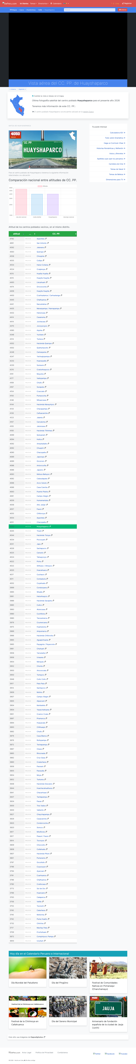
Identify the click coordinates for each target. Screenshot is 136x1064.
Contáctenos (62, 1052)
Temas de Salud (117, 169)
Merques (40, 662)
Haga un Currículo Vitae (114, 143)
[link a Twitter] (97, 1054)
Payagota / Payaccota (46, 644)
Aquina (39, 330)
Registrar (128, 3)
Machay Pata (42, 928)
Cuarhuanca (41, 875)
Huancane (41, 893)
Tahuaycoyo (42, 557)
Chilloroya (41, 513)
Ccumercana (42, 622)
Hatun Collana (42, 265)
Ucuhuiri (40, 941)
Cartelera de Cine (116, 164)
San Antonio (42, 243)
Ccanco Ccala (42, 714)
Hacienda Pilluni (43, 854)
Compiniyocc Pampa (45, 936)
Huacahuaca (42, 570)
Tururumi (40, 906)
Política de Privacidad (44, 1052)
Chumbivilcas (31, 10)
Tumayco (40, 675)
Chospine (40, 256)
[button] (65, 3)
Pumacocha (41, 396)
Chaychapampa (43, 814)
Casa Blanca (42, 736)
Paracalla (40, 771)
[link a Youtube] (123, 1054)
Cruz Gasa (41, 758)
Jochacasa (41, 321)
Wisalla (39, 592)
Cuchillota (41, 614)
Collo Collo (41, 679)
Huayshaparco (43, 526)
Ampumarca (41, 631)
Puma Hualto (42, 919)
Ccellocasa (41, 884)
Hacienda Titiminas (44, 431)
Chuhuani (40, 649)
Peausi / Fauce (42, 836)
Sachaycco (41, 688)
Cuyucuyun (41, 867)
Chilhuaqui (41, 727)
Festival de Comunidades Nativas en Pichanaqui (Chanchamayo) (104, 985)
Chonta (40, 666)
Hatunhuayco (42, 596)
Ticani (39, 531)
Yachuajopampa (43, 356)
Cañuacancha (42, 413)
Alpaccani (41, 701)
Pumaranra (41, 858)
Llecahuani (41, 282)
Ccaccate (40, 391)
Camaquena (41, 352)
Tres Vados (41, 806)
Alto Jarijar (41, 505)
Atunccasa (41, 609)
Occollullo (41, 862)
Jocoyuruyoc (42, 326)
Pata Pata (41, 683)
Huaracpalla (41, 361)
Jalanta (40, 417)
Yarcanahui (41, 653)
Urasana (40, 657)
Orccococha (42, 287)
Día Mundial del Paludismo (24, 982)
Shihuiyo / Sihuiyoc (44, 566)
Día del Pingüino (60, 982)
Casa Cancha (42, 487)
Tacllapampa (42, 797)
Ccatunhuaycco (43, 369)
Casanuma (41, 317)
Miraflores (41, 832)
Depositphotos (37, 1037)
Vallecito (40, 810)
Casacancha (42, 819)
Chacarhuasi (42, 792)
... (30, 234)
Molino (39, 692)
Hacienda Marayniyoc (45, 404)
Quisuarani (41, 435)
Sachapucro (41, 548)
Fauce (39, 509)
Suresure (40, 365)
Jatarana (40, 247)
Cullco (39, 605)
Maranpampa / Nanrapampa (48, 308)
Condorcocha (42, 823)
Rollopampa (41, 740)
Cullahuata (41, 849)
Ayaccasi (40, 871)
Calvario (40, 553)
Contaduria (41, 579)
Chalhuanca (41, 300)
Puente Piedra (42, 492)
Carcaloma (41, 422)
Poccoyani (41, 540)
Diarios (25, 3)
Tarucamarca (42, 618)
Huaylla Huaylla (43, 278)
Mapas (14, 10)
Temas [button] (32, 3)
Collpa (39, 260)
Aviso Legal (26, 1052)
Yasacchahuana (43, 710)
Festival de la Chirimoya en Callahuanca (24, 1023)
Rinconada (41, 753)
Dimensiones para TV (115, 179)
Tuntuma (40, 779)
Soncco (40, 827)
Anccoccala (41, 670)
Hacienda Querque (44, 343)
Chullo (39, 383)
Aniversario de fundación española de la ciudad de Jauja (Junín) (107, 1024)
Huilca (39, 439)
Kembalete (41, 705)
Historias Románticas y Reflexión (110, 148)
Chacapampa (42, 409)
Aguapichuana (42, 640)
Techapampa (42, 745)
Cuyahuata (41, 583)
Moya (39, 775)
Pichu (39, 561)
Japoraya (40, 457)
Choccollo (41, 845)
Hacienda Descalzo (44, 784)
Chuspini (40, 448)
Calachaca (41, 910)
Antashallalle (42, 444)
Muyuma (40, 374)
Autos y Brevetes (116, 153)
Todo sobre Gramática (114, 138)
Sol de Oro (41, 888)
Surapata (40, 387)
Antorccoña (41, 465)
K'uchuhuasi (41, 932)
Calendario (57, 3)
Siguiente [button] (22, 89)
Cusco (21, 10)
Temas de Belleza (116, 174)
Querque (40, 252)
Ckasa (39, 749)
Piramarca (41, 718)
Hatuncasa (41, 313)
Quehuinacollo (42, 348)
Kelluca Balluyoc (43, 474)
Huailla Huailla (42, 274)
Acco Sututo (42, 483)
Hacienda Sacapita (44, 601)
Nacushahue (42, 304)
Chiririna (40, 923)
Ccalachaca (41, 762)
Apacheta (40, 239)
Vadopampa (41, 378)
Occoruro (40, 461)
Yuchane (40, 335)
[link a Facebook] (110, 1054)
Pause (39, 801)
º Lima (115, 3)
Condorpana (42, 588)
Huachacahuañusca (44, 788)
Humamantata (42, 500)
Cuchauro (41, 574)
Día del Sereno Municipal (64, 1021)
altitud (16, 234)
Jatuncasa (41, 426)
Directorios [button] (42, 3)
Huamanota (41, 627)
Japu (39, 544)
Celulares (123, 10)
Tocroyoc (40, 840)
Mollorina (40, 915)
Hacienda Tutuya (43, 535)
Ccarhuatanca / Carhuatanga (48, 295)
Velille (40, 10)
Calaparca (41, 897)
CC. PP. (56, 234)
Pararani (40, 766)
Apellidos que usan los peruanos (110, 159)
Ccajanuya (41, 269)
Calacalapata (42, 478)
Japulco (40, 470)
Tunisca (40, 339)
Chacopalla (41, 452)
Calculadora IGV (117, 133)
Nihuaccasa (41, 400)
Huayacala (41, 723)
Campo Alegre (42, 496)
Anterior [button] (13, 89)
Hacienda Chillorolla (45, 635)
